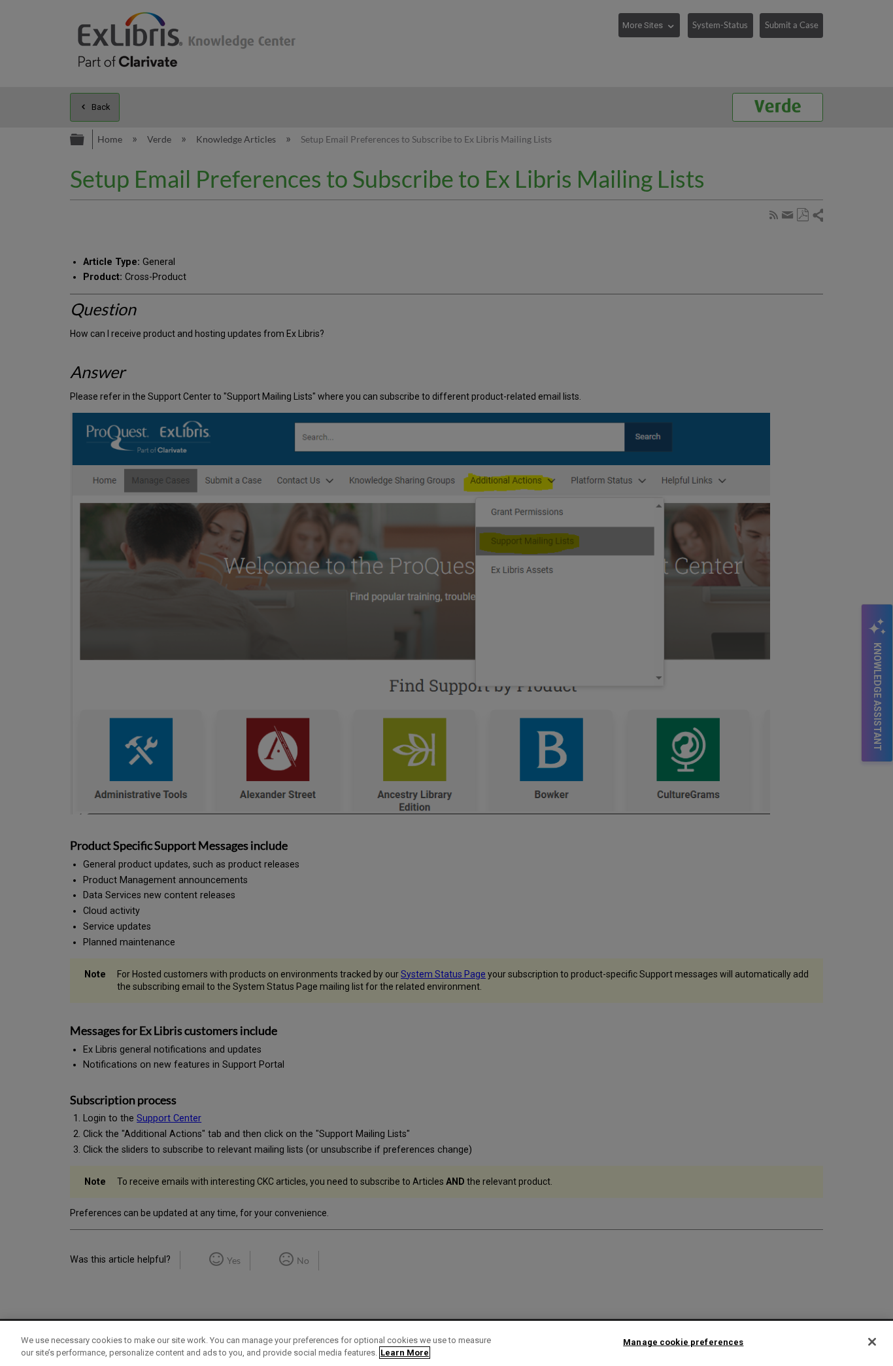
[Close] (872, 1341)
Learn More (404, 1352)
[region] (446, 1343)
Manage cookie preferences (683, 1342)
